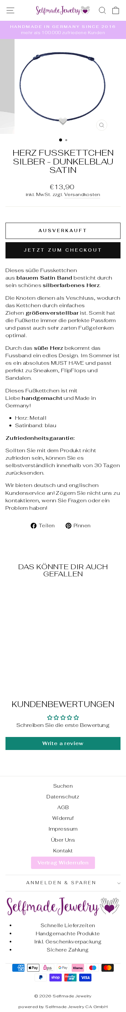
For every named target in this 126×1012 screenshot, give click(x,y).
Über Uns (63, 840)
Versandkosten (82, 194)
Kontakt (63, 851)
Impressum (63, 829)
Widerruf (63, 818)
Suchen (63, 786)
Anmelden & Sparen (61, 883)
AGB (63, 807)
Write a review (63, 743)
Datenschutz (63, 797)
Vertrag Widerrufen (63, 863)
